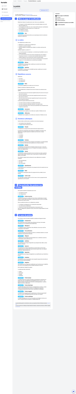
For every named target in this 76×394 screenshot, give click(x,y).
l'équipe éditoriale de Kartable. (27, 14)
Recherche (6, 12)
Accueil (5, 5)
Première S (20, 1)
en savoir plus (18, 306)
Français (25, 1)
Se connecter (6, 15)
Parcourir (5, 9)
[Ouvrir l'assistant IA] (73, 391)
